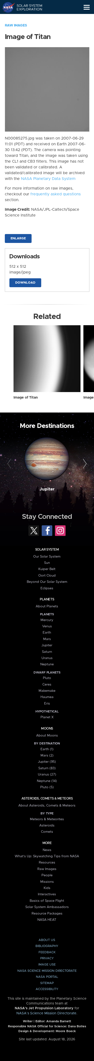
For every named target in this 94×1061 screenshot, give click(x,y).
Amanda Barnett (58, 1021)
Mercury (46, 620)
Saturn (47, 652)
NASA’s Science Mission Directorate (46, 1013)
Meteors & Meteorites (47, 819)
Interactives (47, 894)
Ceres (46, 684)
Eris (47, 703)
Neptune (47, 664)
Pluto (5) (47, 787)
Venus (47, 626)
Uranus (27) (47, 774)
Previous (10, 464)
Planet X (47, 717)
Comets (47, 831)
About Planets (47, 606)
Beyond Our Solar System (47, 582)
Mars (47, 639)
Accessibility (47, 989)
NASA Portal (47, 976)
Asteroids (46, 825)
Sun (47, 563)
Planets (47, 599)
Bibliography (46, 946)
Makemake (47, 691)
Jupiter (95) (47, 761)
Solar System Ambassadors (47, 907)
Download (25, 282)
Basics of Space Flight (47, 900)
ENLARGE (18, 238)
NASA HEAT (46, 919)
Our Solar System (46, 556)
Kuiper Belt (46, 569)
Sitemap (47, 983)
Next (84, 464)
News (47, 850)
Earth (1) (47, 749)
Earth (47, 632)
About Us (47, 940)
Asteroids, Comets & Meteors (47, 798)
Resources (47, 862)
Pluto (47, 678)
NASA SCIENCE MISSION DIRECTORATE (47, 970)
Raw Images (16, 25)
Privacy (47, 958)
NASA (6, 7)
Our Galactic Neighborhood (26, 18)
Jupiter (47, 489)
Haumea (47, 697)
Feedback (47, 952)
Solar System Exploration (26, 7)
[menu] (86, 7)
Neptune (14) (47, 781)
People (47, 875)
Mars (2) (47, 755)
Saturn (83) (47, 768)
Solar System (47, 549)
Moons (47, 728)
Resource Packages (47, 913)
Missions (47, 881)
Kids (47, 888)
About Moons (47, 735)
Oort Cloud (47, 575)
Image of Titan (25, 397)
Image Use (47, 964)
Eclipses (46, 588)
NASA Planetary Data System (48, 179)
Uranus (47, 658)
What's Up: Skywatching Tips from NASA (47, 856)
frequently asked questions (55, 194)
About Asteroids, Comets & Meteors (46, 805)
